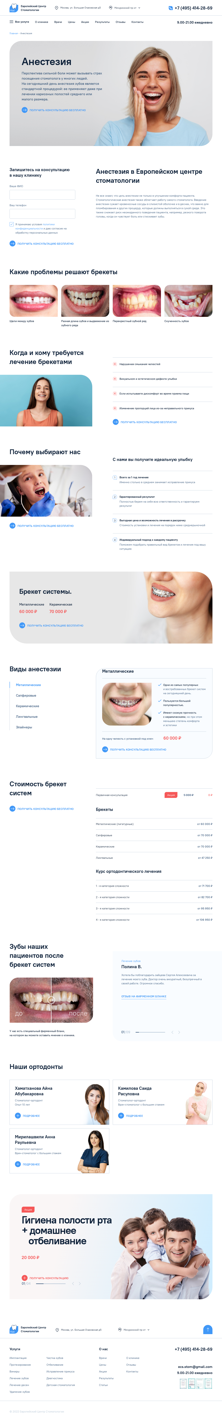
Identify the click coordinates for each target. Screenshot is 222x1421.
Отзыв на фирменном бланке (143, 996)
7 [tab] (157, 1032)
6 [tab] (153, 1032)
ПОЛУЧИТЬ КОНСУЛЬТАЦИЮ (49, 1278)
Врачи (58, 22)
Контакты (137, 22)
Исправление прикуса (60, 1371)
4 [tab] (147, 1032)
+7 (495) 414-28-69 (193, 8)
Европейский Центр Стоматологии (33, 1329)
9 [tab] (163, 1032)
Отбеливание (54, 1364)
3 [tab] (144, 1032)
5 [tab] (150, 1032)
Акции (85, 22)
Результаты (102, 22)
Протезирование (20, 1364)
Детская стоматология (60, 1385)
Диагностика (54, 1378)
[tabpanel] (162, 979)
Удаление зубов (20, 1391)
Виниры (14, 1371)
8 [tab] (160, 1032)
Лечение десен (19, 1385)
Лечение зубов (19, 1378)
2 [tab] (140, 1032)
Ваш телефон (18, 205)
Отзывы (120, 22)
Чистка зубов (54, 1358)
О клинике (41, 22)
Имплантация (18, 1358)
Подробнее (31, 1116)
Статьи (103, 1385)
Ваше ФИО (16, 186)
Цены (71, 22)
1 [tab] (137, 1032)
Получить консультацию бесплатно (46, 243)
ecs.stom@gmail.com (195, 1366)
